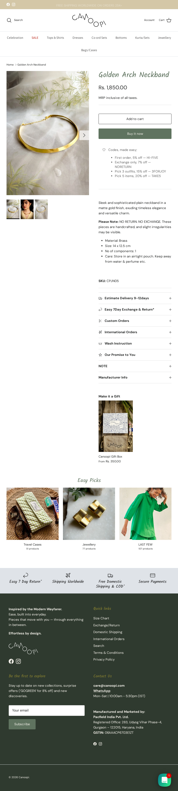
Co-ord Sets (99, 37)
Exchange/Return (106, 625)
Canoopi (24, 777)
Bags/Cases (89, 50)
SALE (35, 37)
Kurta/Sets (142, 37)
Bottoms (121, 37)
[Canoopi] (89, 20)
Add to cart (135, 119)
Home (10, 64)
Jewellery (164, 37)
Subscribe (22, 724)
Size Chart (101, 618)
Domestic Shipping (107, 632)
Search (98, 646)
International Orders (109, 639)
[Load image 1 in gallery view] (48, 133)
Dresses (78, 37)
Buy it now (135, 134)
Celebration (15, 37)
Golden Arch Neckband (31, 64)
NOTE (103, 366)
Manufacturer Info (113, 377)
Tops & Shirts (55, 37)
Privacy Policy (104, 659)
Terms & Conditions (108, 653)
